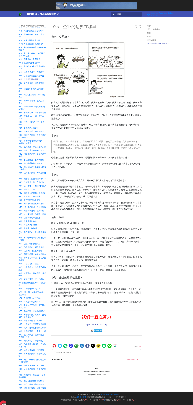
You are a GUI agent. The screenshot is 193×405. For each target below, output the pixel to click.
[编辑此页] (140, 26)
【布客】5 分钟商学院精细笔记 (31, 25)
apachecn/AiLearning (96, 324)
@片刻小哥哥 (81, 397)
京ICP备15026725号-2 (110, 395)
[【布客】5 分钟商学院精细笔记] (20, 14)
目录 (149, 25)
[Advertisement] (160, 87)
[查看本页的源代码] (135, 26)
